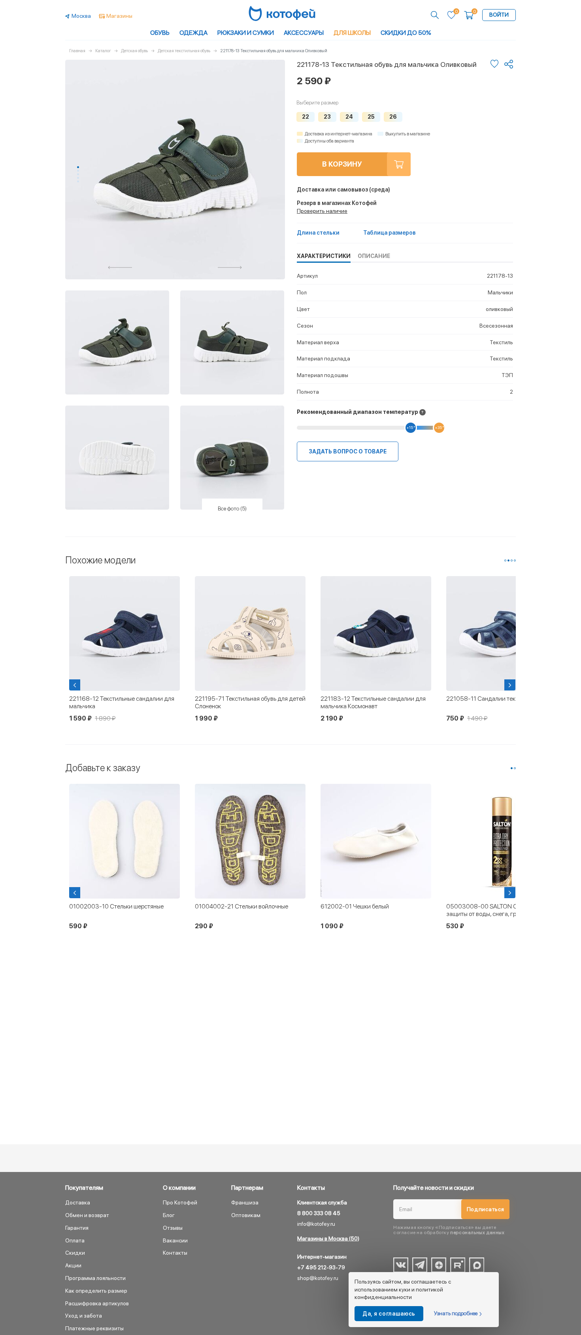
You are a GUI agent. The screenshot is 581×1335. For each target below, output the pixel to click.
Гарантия (77, 1228)
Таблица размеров (389, 232)
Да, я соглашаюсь (388, 1313)
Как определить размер (96, 1291)
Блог (169, 1215)
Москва (81, 16)
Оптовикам (245, 1215)
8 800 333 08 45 (318, 1213)
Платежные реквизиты (94, 1328)
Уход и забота (83, 1315)
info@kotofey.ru (316, 1224)
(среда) (343, 189)
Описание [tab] (374, 256)
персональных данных (477, 1232)
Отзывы (173, 1228)
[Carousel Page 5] (78, 181)
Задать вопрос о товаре (348, 451)
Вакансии (175, 1240)
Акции (73, 1265)
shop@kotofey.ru (317, 1278)
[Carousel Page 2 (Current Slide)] (508, 560)
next (230, 267)
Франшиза (244, 1202)
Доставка (77, 1202)
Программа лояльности (95, 1278)
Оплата (75, 1240)
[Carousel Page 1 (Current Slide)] (78, 167)
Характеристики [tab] (324, 256)
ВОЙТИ (499, 14)
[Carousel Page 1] (505, 560)
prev (120, 267)
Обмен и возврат (87, 1215)
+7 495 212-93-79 (321, 1267)
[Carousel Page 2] (78, 171)
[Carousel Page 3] (78, 174)
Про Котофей (180, 1202)
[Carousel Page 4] (78, 178)
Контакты (175, 1253)
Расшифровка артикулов (97, 1303)
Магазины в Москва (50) (328, 1238)
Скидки (75, 1253)
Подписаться (485, 1209)
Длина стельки (318, 232)
